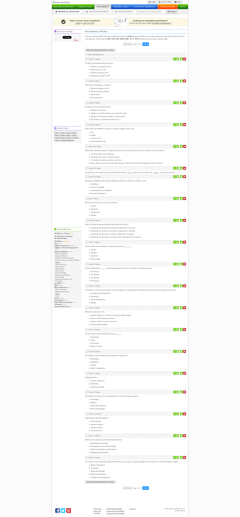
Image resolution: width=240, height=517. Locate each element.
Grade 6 (62, 135)
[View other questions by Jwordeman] (177, 81)
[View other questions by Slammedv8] (177, 102)
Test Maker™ (102, 6)
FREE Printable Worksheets (114, 508)
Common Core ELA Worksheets (115, 511)
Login (153, 2)
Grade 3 (68, 133)
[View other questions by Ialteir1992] (177, 146)
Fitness (57, 262)
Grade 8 (74, 135)
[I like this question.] (181, 59)
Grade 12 (76, 138)
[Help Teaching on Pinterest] (68, 510)
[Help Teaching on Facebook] (57, 510)
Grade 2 (62, 133)
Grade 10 (63, 138)
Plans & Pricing (167, 6)
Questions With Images (98, 11)
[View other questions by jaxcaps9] (177, 198)
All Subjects (58, 241)
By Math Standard (60, 238)
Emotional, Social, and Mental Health (67, 260)
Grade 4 (74, 133)
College (56, 140)
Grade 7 (68, 135)
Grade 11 (70, 138)
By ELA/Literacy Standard (63, 236)
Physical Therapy (60, 273)
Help (179, 2)
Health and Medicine (61, 251)
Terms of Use (97, 511)
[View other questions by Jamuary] (177, 264)
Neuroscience (59, 270)
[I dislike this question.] (184, 59)
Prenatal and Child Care (62, 275)
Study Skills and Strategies (63, 302)
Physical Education (60, 287)
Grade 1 (57, 133)
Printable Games (121, 6)
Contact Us (132, 508)
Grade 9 (57, 138)
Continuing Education (67, 140)
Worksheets (63, 6)
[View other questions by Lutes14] (177, 168)
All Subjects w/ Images (61, 233)
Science (56, 298)
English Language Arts (62, 245)
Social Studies (59, 300)
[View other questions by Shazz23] (177, 414)
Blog (183, 6)
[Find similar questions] (174, 59)
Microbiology (59, 268)
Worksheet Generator (144, 6)
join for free (88, 23)
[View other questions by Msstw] (177, 59)
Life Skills (57, 283)
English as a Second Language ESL (66, 247)
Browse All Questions (68, 11)
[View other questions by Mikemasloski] (177, 373)
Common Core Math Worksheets (115, 513)
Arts (55, 243)
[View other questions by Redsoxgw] (177, 435)
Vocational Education (61, 306)
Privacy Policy (98, 508)
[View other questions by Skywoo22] (177, 351)
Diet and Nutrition (61, 254)
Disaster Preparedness (62, 291)
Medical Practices (60, 264)
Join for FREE (166, 2)
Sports (57, 296)
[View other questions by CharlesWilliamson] (177, 124)
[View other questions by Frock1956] (177, 307)
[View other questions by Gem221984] (177, 220)
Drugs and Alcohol (61, 256)
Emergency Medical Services (64, 258)
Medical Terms (60, 266)
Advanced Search (125, 11)
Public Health (59, 277)
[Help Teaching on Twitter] (63, 510)
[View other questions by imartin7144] (177, 242)
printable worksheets (161, 23)
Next (145, 44)
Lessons (85, 6)
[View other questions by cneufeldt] (177, 457)
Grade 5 (57, 135)
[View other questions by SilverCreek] (177, 286)
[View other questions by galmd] (177, 176)
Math (56, 285)
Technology (58, 304)
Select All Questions (96, 54)
